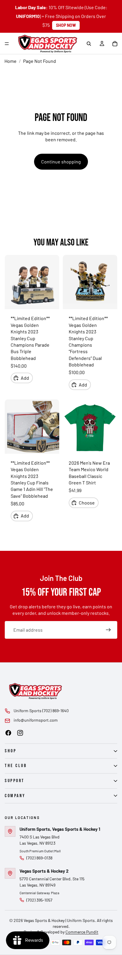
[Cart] (114, 43)
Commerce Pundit (81, 931)
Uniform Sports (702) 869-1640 (41, 710)
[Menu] (7, 43)
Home (10, 61)
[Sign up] (108, 630)
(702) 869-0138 (39, 857)
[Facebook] (8, 732)
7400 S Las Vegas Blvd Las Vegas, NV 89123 (40, 840)
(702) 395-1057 (39, 899)
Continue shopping (61, 161)
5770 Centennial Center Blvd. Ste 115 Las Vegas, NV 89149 (52, 881)
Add (25, 378)
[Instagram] (20, 732)
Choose (87, 502)
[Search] (88, 43)
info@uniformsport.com (36, 720)
